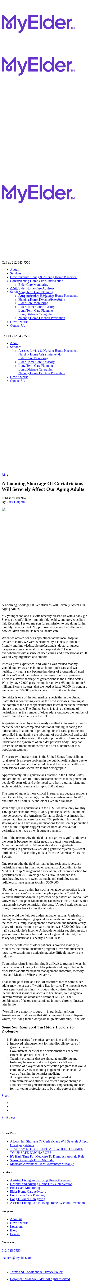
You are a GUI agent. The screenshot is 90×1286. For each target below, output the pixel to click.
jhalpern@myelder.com (17, 1257)
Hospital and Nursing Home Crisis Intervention (41, 1184)
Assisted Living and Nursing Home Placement (40, 1180)
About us (16, 1219)
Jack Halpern (16, 502)
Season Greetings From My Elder (32, 1160)
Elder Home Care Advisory (28, 1191)
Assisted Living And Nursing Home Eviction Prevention (47, 1203)
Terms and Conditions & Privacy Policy (36, 1272)
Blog (5, 474)
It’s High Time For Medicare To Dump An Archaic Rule (47, 1156)
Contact (15, 1234)
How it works (19, 1223)
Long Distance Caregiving (27, 1199)
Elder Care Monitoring (25, 1188)
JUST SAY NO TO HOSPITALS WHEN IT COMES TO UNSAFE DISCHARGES (46, 1150)
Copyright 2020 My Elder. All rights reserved (40, 1279)
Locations (16, 1226)
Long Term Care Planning (27, 1195)
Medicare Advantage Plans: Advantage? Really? (42, 1164)
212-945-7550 (11, 1250)
